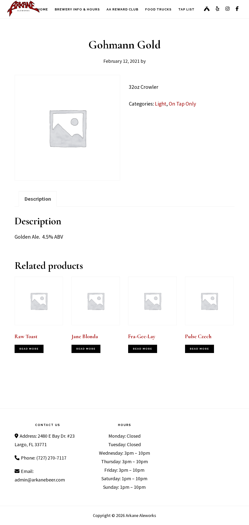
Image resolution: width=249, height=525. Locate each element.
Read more (29, 348)
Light (160, 103)
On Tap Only (182, 103)
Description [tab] (37, 198)
